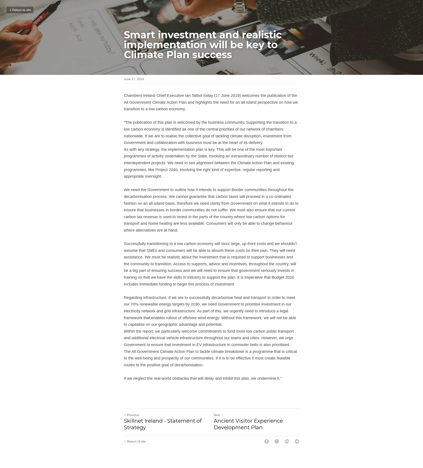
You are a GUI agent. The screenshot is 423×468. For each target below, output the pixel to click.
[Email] (297, 441)
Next (217, 415)
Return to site (21, 10)
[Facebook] (266, 441)
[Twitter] (277, 441)
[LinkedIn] (287, 441)
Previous (133, 415)
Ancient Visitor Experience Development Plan (248, 424)
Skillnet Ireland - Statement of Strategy (163, 424)
